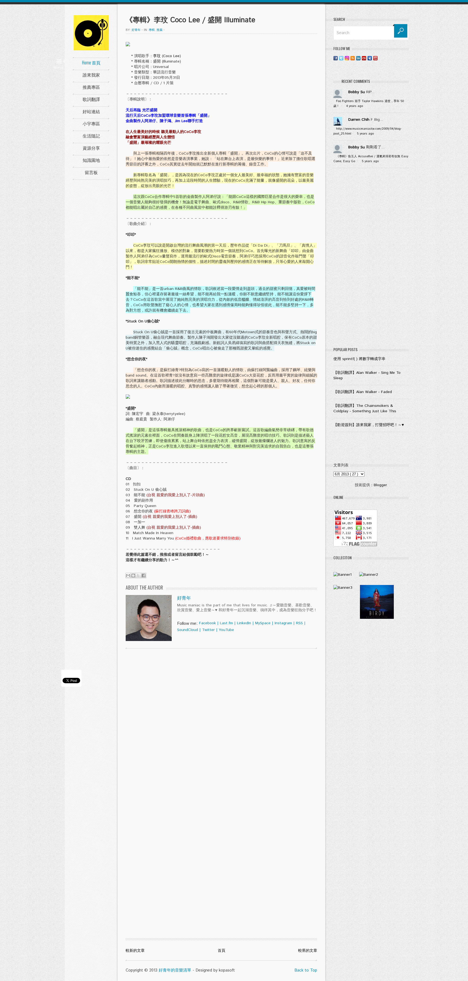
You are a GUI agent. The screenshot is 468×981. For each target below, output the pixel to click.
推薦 (159, 30)
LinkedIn (244, 623)
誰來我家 (91, 74)
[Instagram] (347, 58)
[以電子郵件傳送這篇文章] (128, 575)
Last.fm (226, 623)
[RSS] (352, 58)
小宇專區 (91, 123)
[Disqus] (221, 722)
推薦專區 (91, 87)
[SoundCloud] (381, 58)
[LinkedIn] (358, 58)
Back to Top (305, 970)
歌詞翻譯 (91, 99)
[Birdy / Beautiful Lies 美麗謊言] (377, 617)
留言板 (91, 172)
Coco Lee (171, 56)
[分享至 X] (138, 575)
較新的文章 (135, 950)
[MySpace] (370, 58)
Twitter (208, 630)
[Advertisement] (371, 259)
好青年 (184, 598)
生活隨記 (91, 135)
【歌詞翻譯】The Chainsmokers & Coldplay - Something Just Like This (364, 408)
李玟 (157, 56)
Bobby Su (356, 92)
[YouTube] (375, 58)
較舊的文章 (307, 950)
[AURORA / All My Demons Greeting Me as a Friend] (342, 574)
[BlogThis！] (133, 575)
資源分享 (91, 148)
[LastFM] (364, 58)
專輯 (152, 30)
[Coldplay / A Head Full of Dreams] (368, 574)
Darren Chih (358, 119)
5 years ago (365, 134)
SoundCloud (187, 630)
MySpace (263, 623)
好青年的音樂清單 (175, 970)
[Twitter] (341, 58)
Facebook (207, 623)
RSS (299, 623)
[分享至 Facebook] (143, 575)
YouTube (226, 630)
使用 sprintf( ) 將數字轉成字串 (359, 359)
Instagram (283, 623)
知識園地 (91, 160)
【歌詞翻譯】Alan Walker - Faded (362, 392)
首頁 (221, 950)
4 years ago (354, 106)
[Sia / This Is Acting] (342, 587)
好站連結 (91, 111)
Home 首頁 (91, 62)
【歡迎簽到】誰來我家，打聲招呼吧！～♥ (368, 425)
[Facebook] (335, 58)
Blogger (380, 485)
